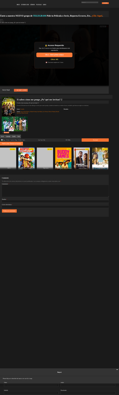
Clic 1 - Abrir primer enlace (54, 55)
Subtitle (6, 390)
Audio (62, 382)
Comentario (5, 184)
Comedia (22, 109)
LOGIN (105, 3)
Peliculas (39, 4)
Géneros (32, 4)
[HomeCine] (7, 3)
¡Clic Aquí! (97, 16)
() (11, 86)
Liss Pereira (45, 111)
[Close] (117, 369)
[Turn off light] (2, 86)
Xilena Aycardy (24, 113)
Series (44, 4)
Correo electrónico (7, 204)
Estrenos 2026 (25, 4)
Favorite (6, 86)
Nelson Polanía (51, 111)
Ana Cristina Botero (25, 111)
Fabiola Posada (33, 111)
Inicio (18, 4)
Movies (2, 21)
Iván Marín (39, 111)
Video (5, 382)
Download (6, 132)
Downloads (63, 390)
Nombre (4, 199)
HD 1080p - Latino (22, 90)
